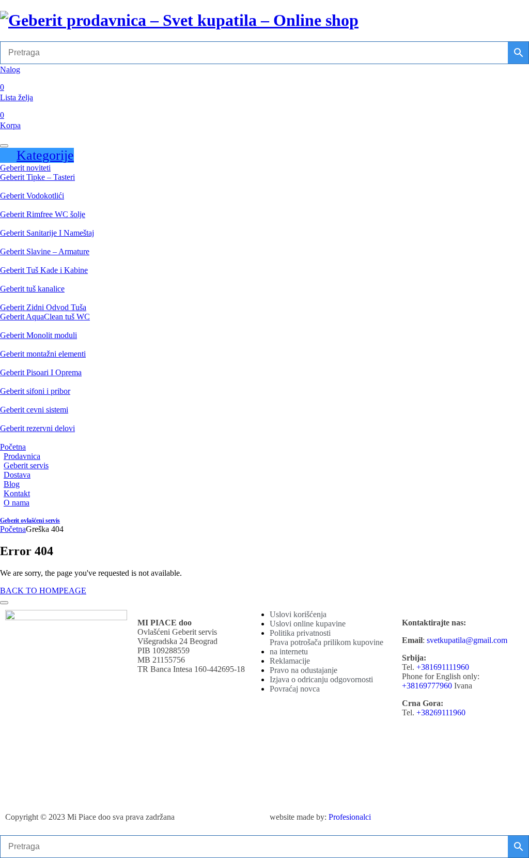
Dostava (17, 474)
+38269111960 (440, 712)
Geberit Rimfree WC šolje (42, 214)
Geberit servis (26, 465)
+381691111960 (442, 667)
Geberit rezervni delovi (37, 428)
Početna (13, 446)
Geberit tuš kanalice (32, 288)
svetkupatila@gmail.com (467, 640)
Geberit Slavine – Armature (44, 251)
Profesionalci (350, 817)
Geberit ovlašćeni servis (30, 520)
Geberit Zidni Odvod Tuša (43, 307)
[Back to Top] (4, 602)
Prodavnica (22, 456)
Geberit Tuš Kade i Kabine (44, 270)
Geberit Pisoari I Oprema (41, 372)
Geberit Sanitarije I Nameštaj (47, 232)
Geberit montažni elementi (43, 353)
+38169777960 (427, 685)
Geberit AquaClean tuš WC (45, 316)
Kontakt (17, 493)
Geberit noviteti (25, 167)
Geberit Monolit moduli (38, 335)
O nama (16, 502)
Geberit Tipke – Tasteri (37, 177)
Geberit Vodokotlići (32, 195)
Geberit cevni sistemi (34, 409)
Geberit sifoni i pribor (35, 391)
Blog (12, 484)
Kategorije (45, 155)
